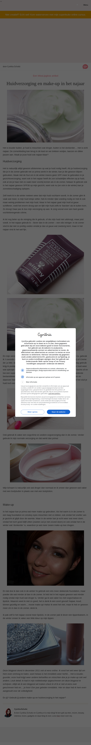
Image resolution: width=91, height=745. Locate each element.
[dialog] (45, 372)
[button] (45, 382)
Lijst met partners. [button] (54, 394)
